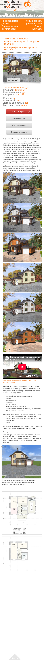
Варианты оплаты (19, 132)
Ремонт (38, 26)
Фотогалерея (9, 29)
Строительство (10, 26)
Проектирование (33, 23)
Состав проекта (19, 125)
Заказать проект (19, 112)
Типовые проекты (32, 21)
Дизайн (5, 23)
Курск (16, 9)
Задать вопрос (19, 118)
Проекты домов (10, 21)
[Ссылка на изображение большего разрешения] (22, 513)
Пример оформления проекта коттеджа (20, 48)
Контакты (37, 29)
